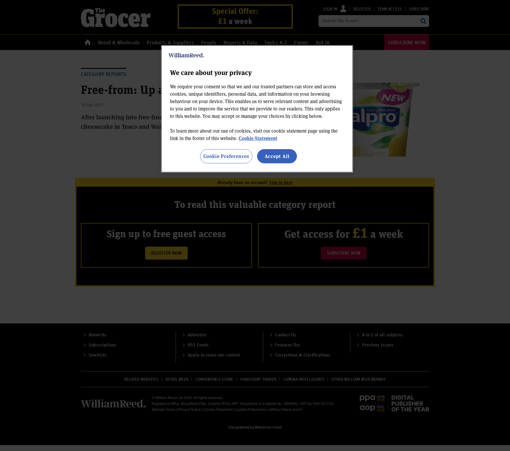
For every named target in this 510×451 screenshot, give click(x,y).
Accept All (277, 156)
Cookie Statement (258, 138)
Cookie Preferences (226, 156)
